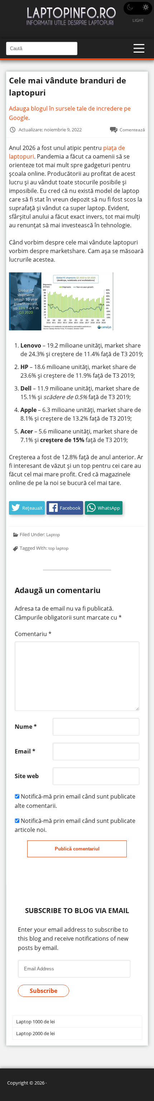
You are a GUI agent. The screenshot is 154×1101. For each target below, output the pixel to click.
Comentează (132, 129)
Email (25, 751)
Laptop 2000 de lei (35, 1033)
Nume (26, 727)
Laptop (53, 534)
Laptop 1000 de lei (35, 1021)
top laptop (58, 548)
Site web (27, 776)
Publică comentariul (77, 849)
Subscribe (43, 991)
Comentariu (33, 634)
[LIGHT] (138, 8)
